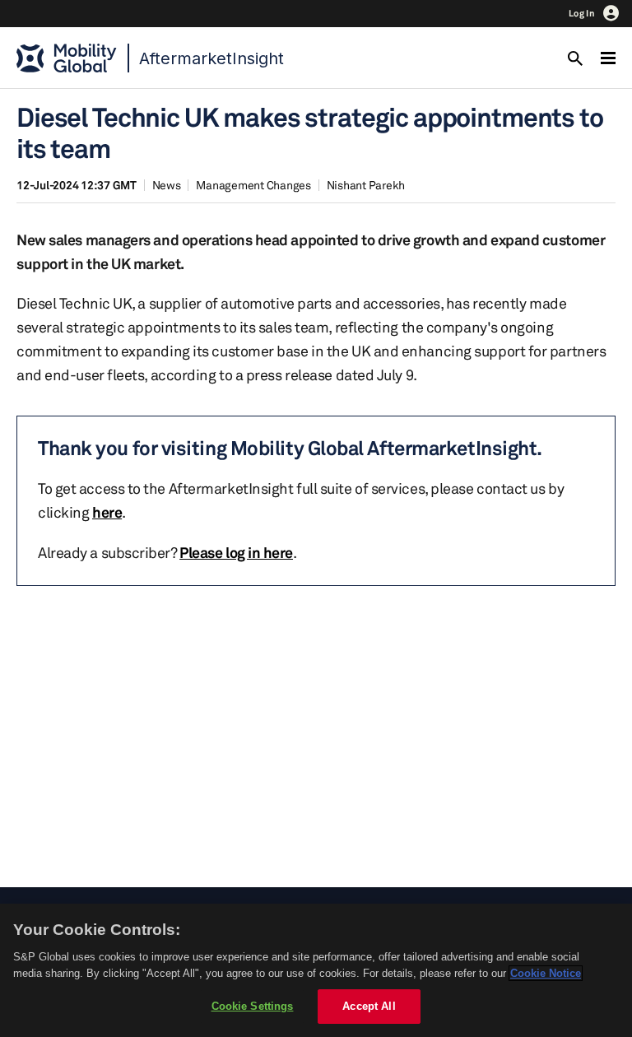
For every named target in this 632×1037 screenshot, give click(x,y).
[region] (316, 970)
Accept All (368, 1006)
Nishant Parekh (366, 185)
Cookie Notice (545, 973)
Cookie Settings (252, 1006)
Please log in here (236, 552)
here (107, 512)
